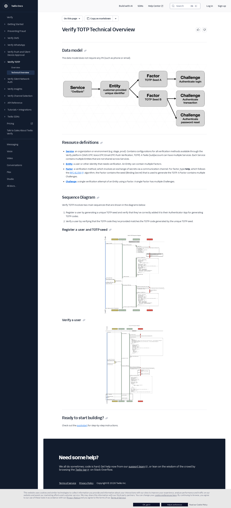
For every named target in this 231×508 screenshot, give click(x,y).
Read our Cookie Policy (198, 505)
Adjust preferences (174, 505)
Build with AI (126, 6)
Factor (69, 169)
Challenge (71, 181)
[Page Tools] (115, 18)
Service (70, 151)
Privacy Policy (86, 483)
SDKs (140, 6)
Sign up (222, 6)
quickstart (82, 425)
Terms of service (67, 483)
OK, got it (146, 505)
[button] (19, 24)
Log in (209, 6)
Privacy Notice (73, 497)
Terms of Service (118, 497)
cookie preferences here (166, 495)
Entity (69, 164)
